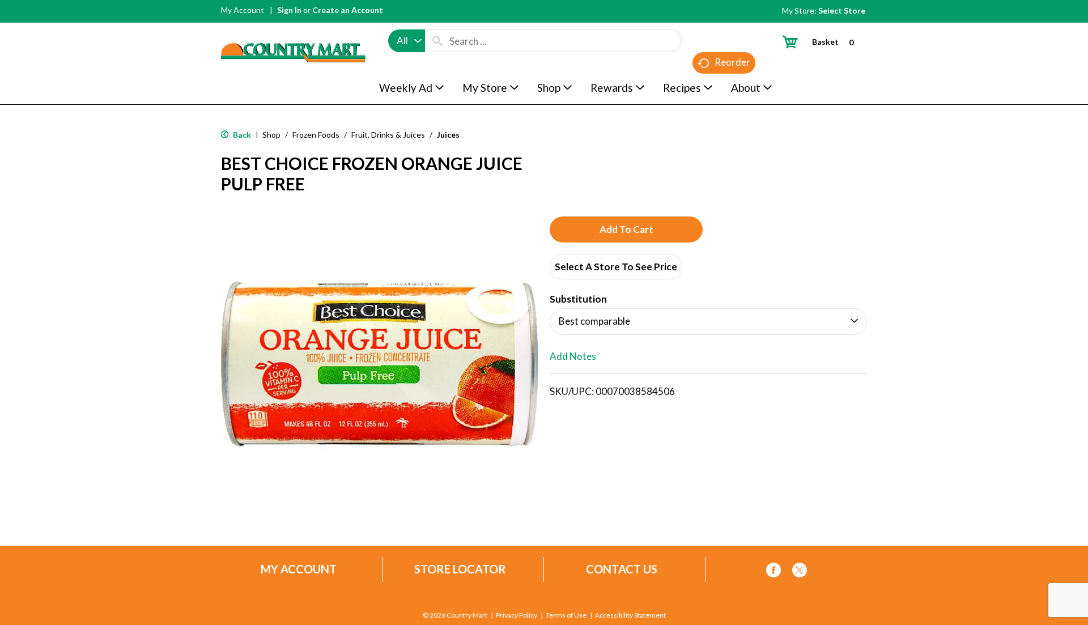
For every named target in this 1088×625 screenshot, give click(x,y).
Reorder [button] (732, 62)
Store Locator (460, 569)
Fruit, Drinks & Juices (388, 134)
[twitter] (799, 572)
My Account (242, 10)
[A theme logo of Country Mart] (293, 31)
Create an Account (347, 10)
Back (241, 134)
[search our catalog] (437, 40)
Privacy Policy (516, 615)
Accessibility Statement (630, 615)
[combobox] (406, 40)
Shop (271, 134)
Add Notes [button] (573, 356)
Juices (448, 134)
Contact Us (621, 569)
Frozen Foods (315, 134)
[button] (626, 229)
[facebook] (773, 572)
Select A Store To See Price (616, 267)
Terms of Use (566, 615)
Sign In (289, 10)
